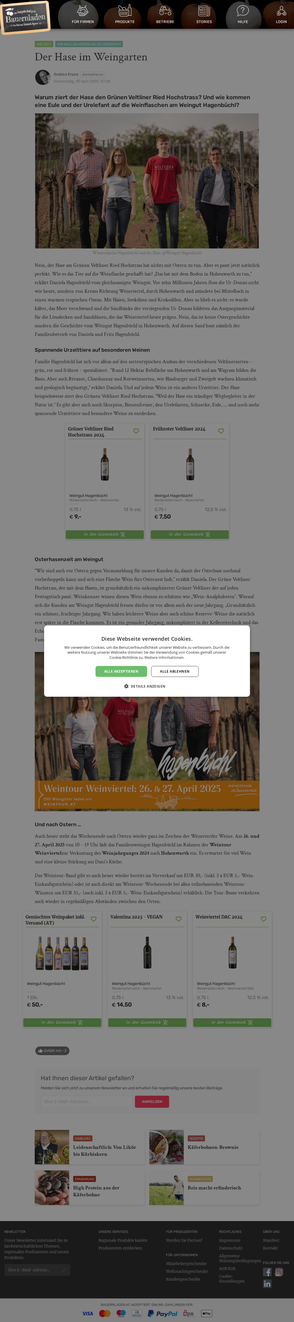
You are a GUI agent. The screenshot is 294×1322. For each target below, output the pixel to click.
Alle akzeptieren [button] (121, 671)
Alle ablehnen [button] (174, 671)
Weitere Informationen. (164, 657)
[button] (147, 686)
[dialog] (147, 661)
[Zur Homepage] (25, 18)
